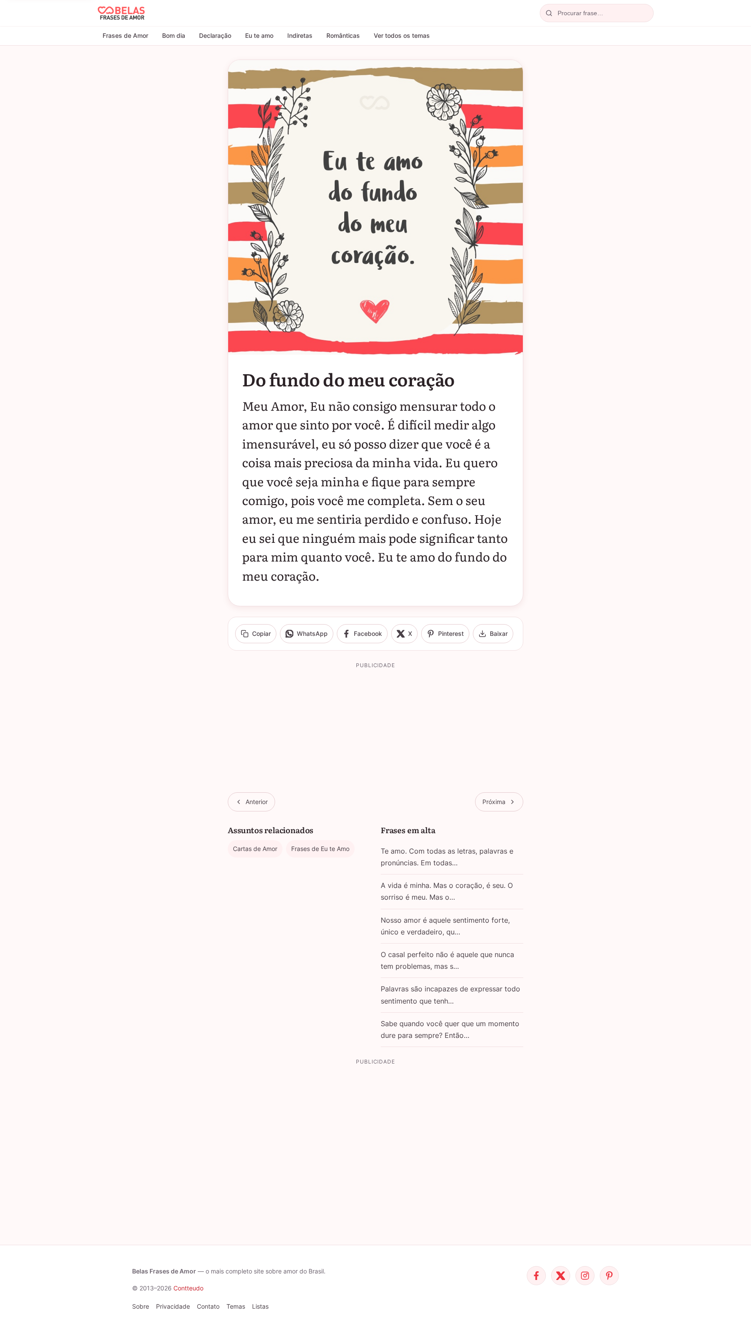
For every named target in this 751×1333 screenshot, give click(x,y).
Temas (235, 1306)
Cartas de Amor (255, 848)
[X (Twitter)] (560, 1275)
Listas (260, 1306)
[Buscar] (549, 13)
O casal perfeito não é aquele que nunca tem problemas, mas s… (447, 960)
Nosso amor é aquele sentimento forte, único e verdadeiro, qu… (445, 926)
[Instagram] (585, 1275)
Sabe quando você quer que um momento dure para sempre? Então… (450, 1029)
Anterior (257, 801)
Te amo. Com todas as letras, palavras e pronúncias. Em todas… (447, 857)
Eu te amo (259, 35)
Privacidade (173, 1306)
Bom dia (173, 35)
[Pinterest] (609, 1275)
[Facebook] (536, 1275)
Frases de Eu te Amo (320, 848)
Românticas (343, 35)
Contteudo (188, 1288)
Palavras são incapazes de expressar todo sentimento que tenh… (450, 994)
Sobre (140, 1306)
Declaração (215, 35)
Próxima (493, 801)
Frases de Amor (125, 35)
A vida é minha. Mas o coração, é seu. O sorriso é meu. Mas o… (447, 891)
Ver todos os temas (402, 35)
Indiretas (299, 35)
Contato (208, 1306)
